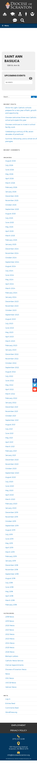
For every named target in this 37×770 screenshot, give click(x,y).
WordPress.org (11, 712)
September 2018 (11, 574)
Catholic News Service (14, 661)
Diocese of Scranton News (15, 669)
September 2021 (11, 420)
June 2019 (9, 539)
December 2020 (12, 460)
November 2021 (11, 411)
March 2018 (10, 600)
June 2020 (9, 486)
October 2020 (11, 469)
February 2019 (11, 556)
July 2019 (9, 534)
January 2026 (10, 192)
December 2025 (11, 196)
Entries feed (10, 703)
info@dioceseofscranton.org (18, 755)
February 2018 (11, 605)
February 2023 (11, 345)
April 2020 (9, 495)
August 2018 (10, 578)
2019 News (9, 621)
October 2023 (10, 310)
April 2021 (9, 442)
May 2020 (9, 490)
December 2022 (11, 354)
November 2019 (11, 517)
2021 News (9, 630)
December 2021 (11, 407)
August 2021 (10, 425)
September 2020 (12, 473)
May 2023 (9, 332)
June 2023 (9, 328)
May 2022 (9, 385)
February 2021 (11, 451)
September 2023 (12, 315)
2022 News (9, 634)
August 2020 (10, 477)
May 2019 (9, 543)
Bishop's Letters (11, 656)
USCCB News (10, 683)
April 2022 (9, 389)
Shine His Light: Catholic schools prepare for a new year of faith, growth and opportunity (20, 110)
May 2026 (9, 174)
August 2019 (10, 530)
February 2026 (11, 187)
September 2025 (12, 209)
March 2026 (10, 183)
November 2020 (11, 464)
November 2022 (11, 359)
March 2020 (10, 499)
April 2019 (9, 548)
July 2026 (9, 165)
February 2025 (11, 240)
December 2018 (11, 565)
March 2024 (10, 288)
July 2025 (9, 218)
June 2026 (9, 170)
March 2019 (10, 552)
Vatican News (10, 687)
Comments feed (11, 708)
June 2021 (9, 433)
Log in (7, 699)
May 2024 (9, 280)
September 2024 (12, 262)
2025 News (9, 648)
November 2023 (11, 306)
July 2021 (9, 429)
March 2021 (10, 447)
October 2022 (10, 363)
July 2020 (9, 482)
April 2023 (9, 337)
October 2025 (10, 205)
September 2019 (11, 526)
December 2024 (12, 249)
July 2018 (9, 583)
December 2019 (11, 512)
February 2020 (11, 504)
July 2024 (9, 271)
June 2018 (9, 587)
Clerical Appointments (14, 665)
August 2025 (10, 214)
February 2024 (11, 293)
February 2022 (11, 398)
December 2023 (11, 302)
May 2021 (9, 438)
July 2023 (9, 324)
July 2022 (9, 376)
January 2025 (10, 244)
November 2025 (11, 200)
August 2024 (10, 266)
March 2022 (10, 394)
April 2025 (9, 231)
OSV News (9, 678)
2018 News (9, 617)
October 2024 (11, 258)
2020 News (9, 626)
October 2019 (10, 521)
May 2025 (9, 227)
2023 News (9, 639)
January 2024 (10, 297)
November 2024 (11, 253)
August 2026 (10, 161)
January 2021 (10, 455)
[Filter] (30, 78)
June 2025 (9, 222)
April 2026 (9, 179)
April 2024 (9, 284)
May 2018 (9, 592)
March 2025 (10, 236)
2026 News (9, 652)
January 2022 (10, 403)
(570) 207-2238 (18, 739)
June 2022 (9, 381)
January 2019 (10, 561)
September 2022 (12, 368)
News (7, 674)
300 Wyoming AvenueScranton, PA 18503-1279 (18, 748)
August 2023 (10, 319)
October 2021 (10, 416)
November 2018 (11, 570)
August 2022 (10, 372)
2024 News (9, 643)
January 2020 (10, 508)
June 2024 (9, 275)
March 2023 (10, 341)
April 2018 (9, 596)
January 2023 (10, 350)
